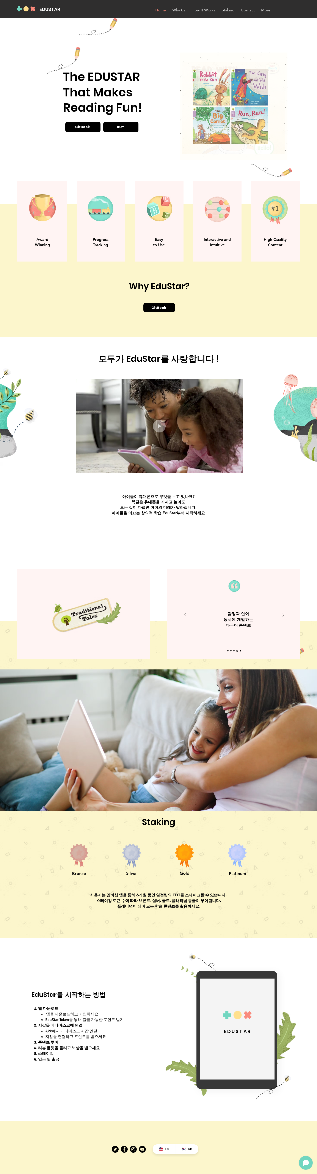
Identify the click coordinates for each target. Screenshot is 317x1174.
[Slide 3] (234, 651)
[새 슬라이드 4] (237, 651)
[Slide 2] (231, 651)
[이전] (185, 615)
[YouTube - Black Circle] (142, 1149)
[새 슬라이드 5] (240, 651)
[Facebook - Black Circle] (124, 1149)
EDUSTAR (49, 9)
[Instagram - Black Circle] (133, 1149)
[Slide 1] (228, 651)
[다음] (283, 615)
